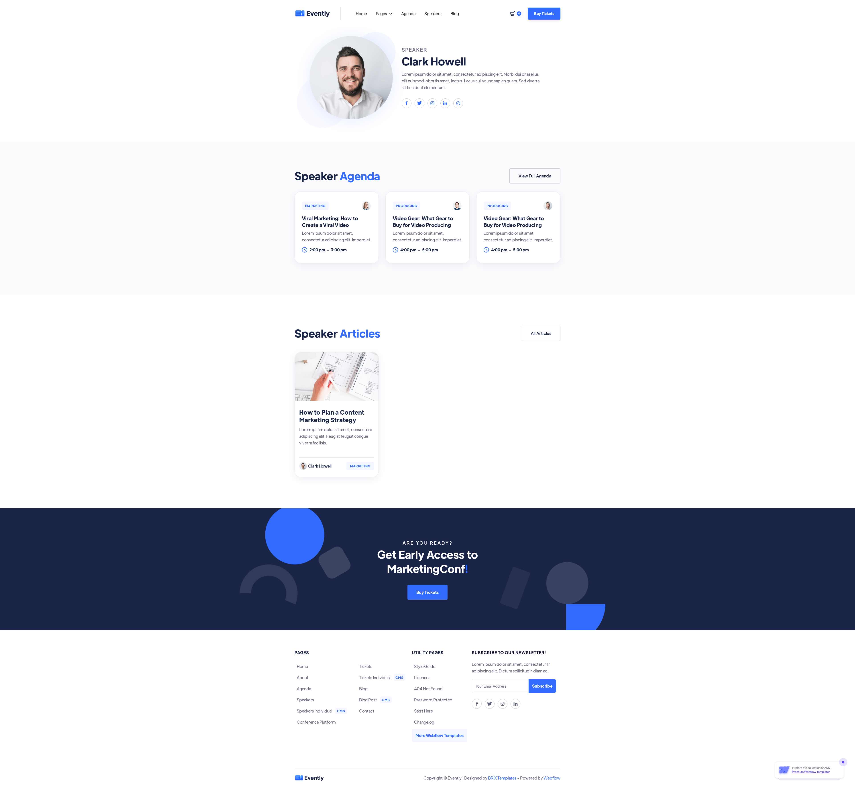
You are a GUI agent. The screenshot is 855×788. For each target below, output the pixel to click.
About (302, 677)
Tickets (365, 666)
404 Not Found (428, 688)
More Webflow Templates (439, 735)
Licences (422, 677)
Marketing (360, 466)
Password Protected (433, 699)
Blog (454, 13)
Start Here (423, 710)
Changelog (424, 722)
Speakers (433, 13)
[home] (312, 13)
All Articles (541, 333)
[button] (384, 13)
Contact (366, 710)
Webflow (552, 777)
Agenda (408, 13)
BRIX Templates (502, 777)
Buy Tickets (544, 13)
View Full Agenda (535, 175)
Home (361, 13)
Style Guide (424, 666)
